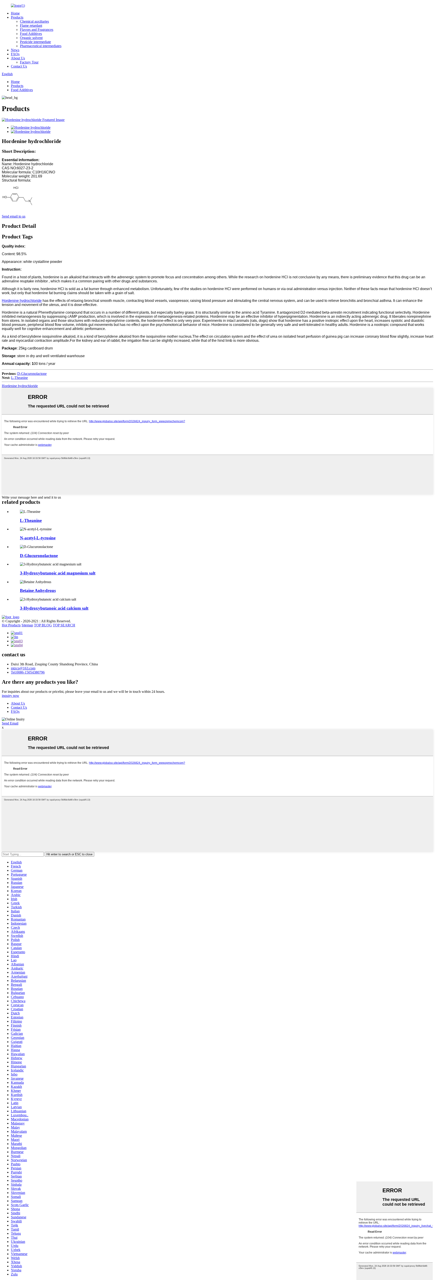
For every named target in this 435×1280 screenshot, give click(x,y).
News (15, 50)
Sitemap (27, 625)
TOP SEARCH (64, 625)
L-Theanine (19, 378)
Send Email (10, 723)
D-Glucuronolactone (32, 374)
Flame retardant (31, 25)
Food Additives (31, 34)
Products (17, 17)
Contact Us (19, 66)
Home (15, 13)
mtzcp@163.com (23, 668)
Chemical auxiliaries (34, 21)
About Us (18, 58)
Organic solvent (31, 38)
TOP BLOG (43, 625)
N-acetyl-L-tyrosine (38, 538)
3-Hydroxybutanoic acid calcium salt (54, 608)
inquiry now (10, 696)
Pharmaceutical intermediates (40, 46)
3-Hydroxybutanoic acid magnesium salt (57, 573)
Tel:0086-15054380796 (28, 672)
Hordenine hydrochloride (22, 301)
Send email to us (13, 216)
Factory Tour (29, 62)
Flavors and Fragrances (36, 30)
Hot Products (11, 625)
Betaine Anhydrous (38, 590)
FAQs (15, 54)
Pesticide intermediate (35, 42)
